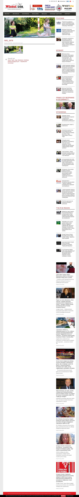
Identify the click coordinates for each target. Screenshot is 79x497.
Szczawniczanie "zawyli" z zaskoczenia (68, 125)
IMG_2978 (8, 40)
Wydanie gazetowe (56, 13)
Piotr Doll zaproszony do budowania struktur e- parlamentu (67, 202)
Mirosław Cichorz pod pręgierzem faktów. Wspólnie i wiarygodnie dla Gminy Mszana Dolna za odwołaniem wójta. (68, 32)
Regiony (7, 13)
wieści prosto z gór (19, 42)
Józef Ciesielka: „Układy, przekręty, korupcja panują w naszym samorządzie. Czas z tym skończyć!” (68, 153)
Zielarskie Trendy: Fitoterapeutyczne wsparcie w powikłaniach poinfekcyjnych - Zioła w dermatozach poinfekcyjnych (68, 118)
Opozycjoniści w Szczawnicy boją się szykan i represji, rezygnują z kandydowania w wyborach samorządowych (68, 183)
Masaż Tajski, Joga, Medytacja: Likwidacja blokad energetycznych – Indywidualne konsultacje (18, 61)
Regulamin (35, 13)
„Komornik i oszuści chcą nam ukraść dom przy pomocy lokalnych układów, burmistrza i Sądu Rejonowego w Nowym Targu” (68, 133)
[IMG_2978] (29, 27)
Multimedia (25, 13)
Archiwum (16, 13)
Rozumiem (63, 495)
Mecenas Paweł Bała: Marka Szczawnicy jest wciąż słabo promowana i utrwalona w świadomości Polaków (67, 90)
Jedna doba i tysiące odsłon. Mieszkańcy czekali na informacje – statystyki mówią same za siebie (65, 276)
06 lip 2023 (10, 42)
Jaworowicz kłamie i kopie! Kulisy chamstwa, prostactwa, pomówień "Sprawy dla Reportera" (68, 244)
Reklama (44, 13)
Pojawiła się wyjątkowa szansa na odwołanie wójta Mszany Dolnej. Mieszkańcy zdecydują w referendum (68, 23)
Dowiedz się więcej (70, 495)
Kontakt (67, 13)
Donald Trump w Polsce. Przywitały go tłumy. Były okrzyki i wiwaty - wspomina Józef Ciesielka (68, 236)
